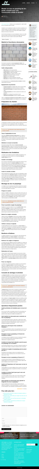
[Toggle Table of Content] (10, 39)
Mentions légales (29, 449)
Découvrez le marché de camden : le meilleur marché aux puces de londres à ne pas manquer (34, 55)
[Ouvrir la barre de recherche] (36, 3)
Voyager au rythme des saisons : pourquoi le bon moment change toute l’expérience (34, 60)
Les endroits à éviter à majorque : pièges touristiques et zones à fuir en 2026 (34, 49)
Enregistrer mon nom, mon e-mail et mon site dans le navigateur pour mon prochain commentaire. (14, 426)
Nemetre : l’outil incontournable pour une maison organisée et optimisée (34, 77)
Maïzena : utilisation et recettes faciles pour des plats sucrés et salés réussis (34, 93)
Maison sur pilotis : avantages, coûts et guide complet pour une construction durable (34, 99)
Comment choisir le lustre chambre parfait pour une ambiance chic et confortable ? (34, 44)
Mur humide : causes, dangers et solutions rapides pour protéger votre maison (34, 82)
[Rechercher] (36, 445)
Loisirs (3, 454)
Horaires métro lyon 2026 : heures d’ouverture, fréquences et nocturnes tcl (34, 66)
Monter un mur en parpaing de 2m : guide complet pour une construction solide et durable (34, 88)
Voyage (3, 457)
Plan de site (28, 452)
